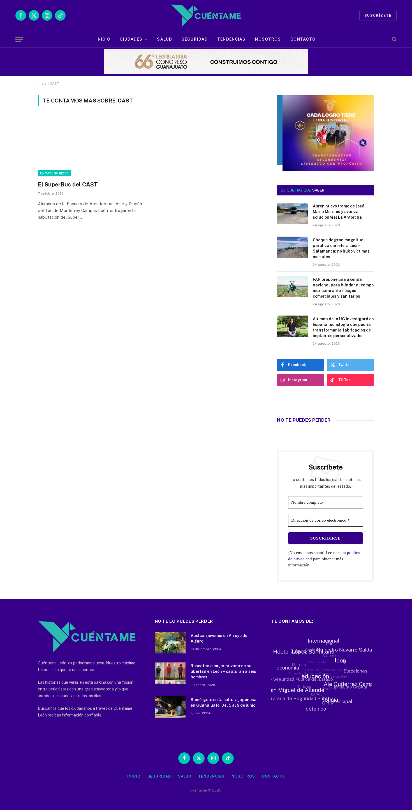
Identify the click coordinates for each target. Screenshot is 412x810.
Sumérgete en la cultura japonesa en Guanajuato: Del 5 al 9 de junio (223, 702)
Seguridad (195, 39)
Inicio (103, 39)
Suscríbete (378, 15)
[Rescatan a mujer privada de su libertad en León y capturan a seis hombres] (170, 673)
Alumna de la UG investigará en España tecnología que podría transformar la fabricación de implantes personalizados (343, 327)
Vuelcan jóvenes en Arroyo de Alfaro (219, 638)
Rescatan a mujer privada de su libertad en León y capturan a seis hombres (223, 671)
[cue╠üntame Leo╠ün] (325, 169)
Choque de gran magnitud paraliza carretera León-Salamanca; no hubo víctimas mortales (341, 248)
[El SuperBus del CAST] (90, 146)
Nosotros (268, 39)
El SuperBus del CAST (68, 184)
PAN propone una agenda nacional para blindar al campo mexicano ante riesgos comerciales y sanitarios (343, 287)
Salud (164, 39)
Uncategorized (54, 173)
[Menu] (19, 39)
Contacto (303, 39)
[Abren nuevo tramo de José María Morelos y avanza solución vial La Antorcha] (292, 213)
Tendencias (231, 39)
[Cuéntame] (206, 15)
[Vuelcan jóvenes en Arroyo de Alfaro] (170, 642)
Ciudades (131, 39)
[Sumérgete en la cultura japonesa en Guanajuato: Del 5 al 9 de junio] (170, 707)
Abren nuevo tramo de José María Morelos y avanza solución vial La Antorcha (338, 212)
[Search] (394, 39)
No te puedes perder (303, 420)
